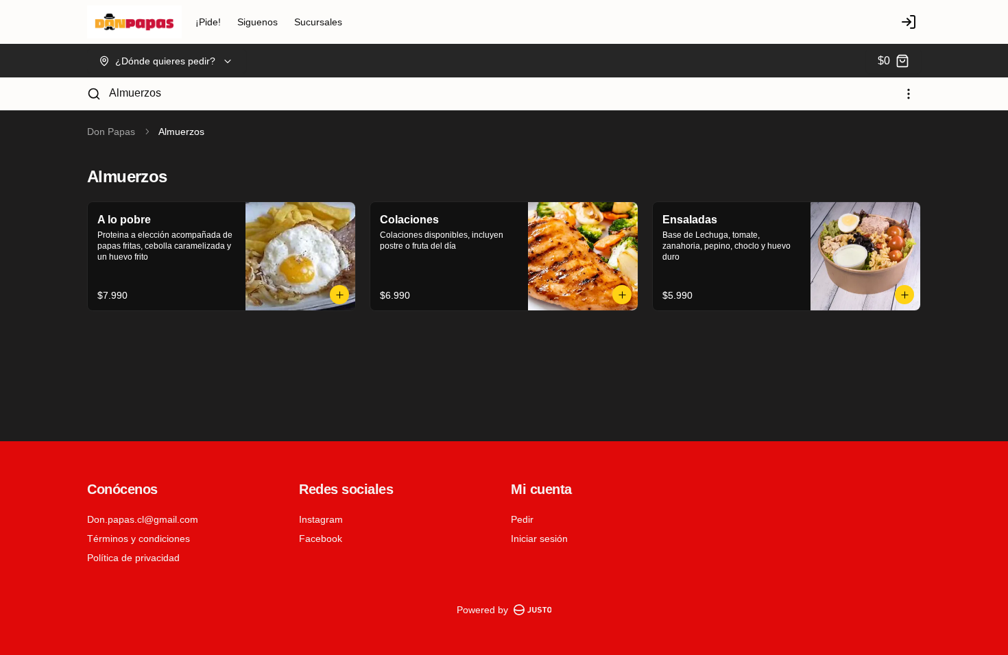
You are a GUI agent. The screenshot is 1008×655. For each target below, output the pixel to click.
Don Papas (111, 131)
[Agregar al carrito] (339, 294)
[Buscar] (94, 94)
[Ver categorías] (908, 94)
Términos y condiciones (138, 538)
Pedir (522, 519)
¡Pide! (208, 21)
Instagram (321, 519)
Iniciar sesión (539, 538)
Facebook (320, 538)
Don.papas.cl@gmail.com (142, 519)
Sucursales (318, 21)
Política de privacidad (133, 557)
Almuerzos (135, 93)
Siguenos (257, 21)
